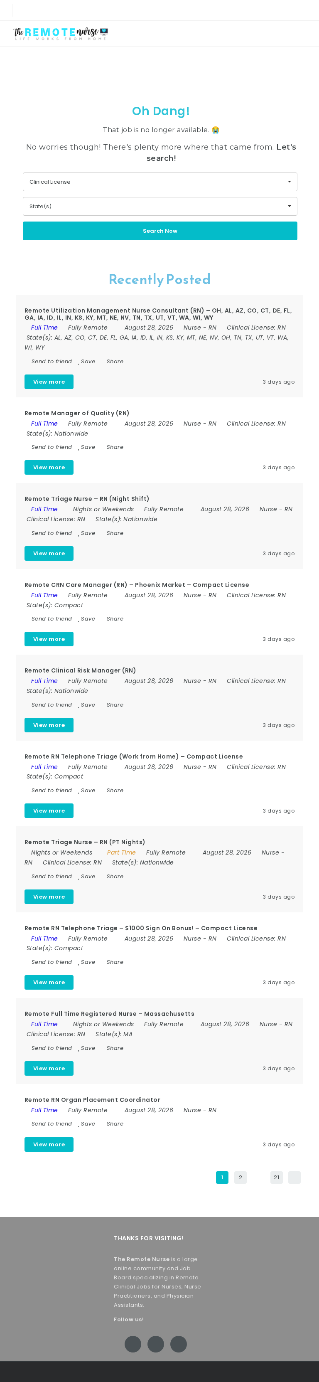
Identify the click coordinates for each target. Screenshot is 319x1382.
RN (213, 327)
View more (49, 382)
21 (276, 1177)
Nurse (192, 327)
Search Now (160, 231)
